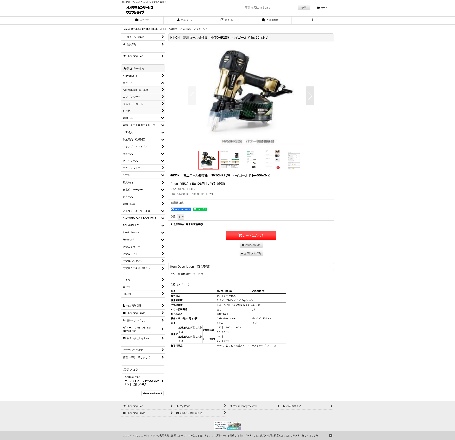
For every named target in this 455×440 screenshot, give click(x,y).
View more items (151, 393)
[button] (312, 20)
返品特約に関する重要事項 (188, 224)
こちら (314, 435)
